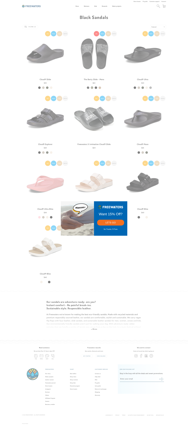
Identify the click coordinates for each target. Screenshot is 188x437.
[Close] (125, 203)
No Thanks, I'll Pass (111, 229)
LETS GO (110, 222)
